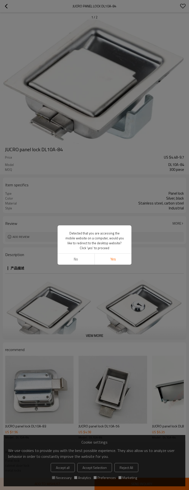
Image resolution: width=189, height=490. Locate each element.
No (76, 259)
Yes (113, 259)
